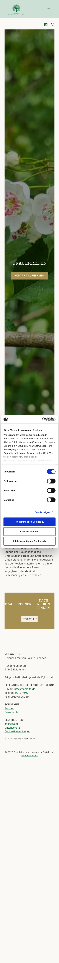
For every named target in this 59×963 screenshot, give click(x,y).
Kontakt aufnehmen (29, 275)
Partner (9, 708)
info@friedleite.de (24, 688)
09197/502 (21, 692)
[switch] (51, 481)
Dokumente (11, 712)
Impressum (11, 723)
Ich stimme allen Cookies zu (29, 521)
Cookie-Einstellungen (17, 731)
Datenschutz (12, 727)
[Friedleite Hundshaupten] (16, 9)
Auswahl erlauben (29, 531)
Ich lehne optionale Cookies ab (29, 541)
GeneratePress (29, 755)
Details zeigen (42, 512)
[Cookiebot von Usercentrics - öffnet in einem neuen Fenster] (42, 419)
